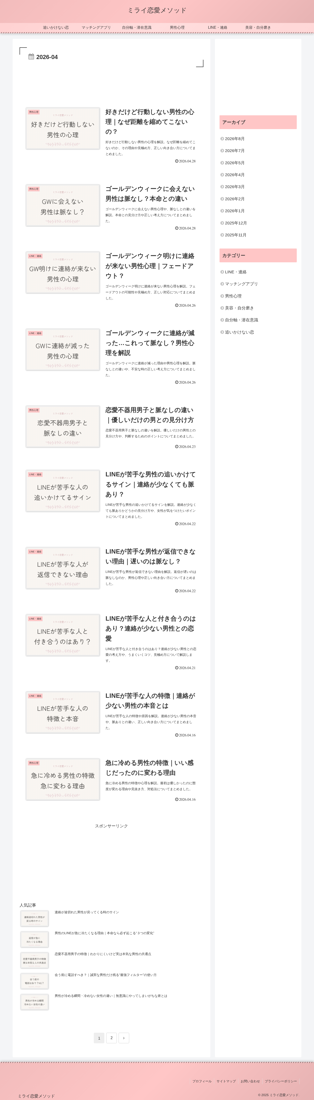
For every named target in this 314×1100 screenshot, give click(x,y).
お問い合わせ (250, 1081)
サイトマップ (226, 1081)
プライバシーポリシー (281, 1081)
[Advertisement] (111, 81)
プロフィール (202, 1081)
